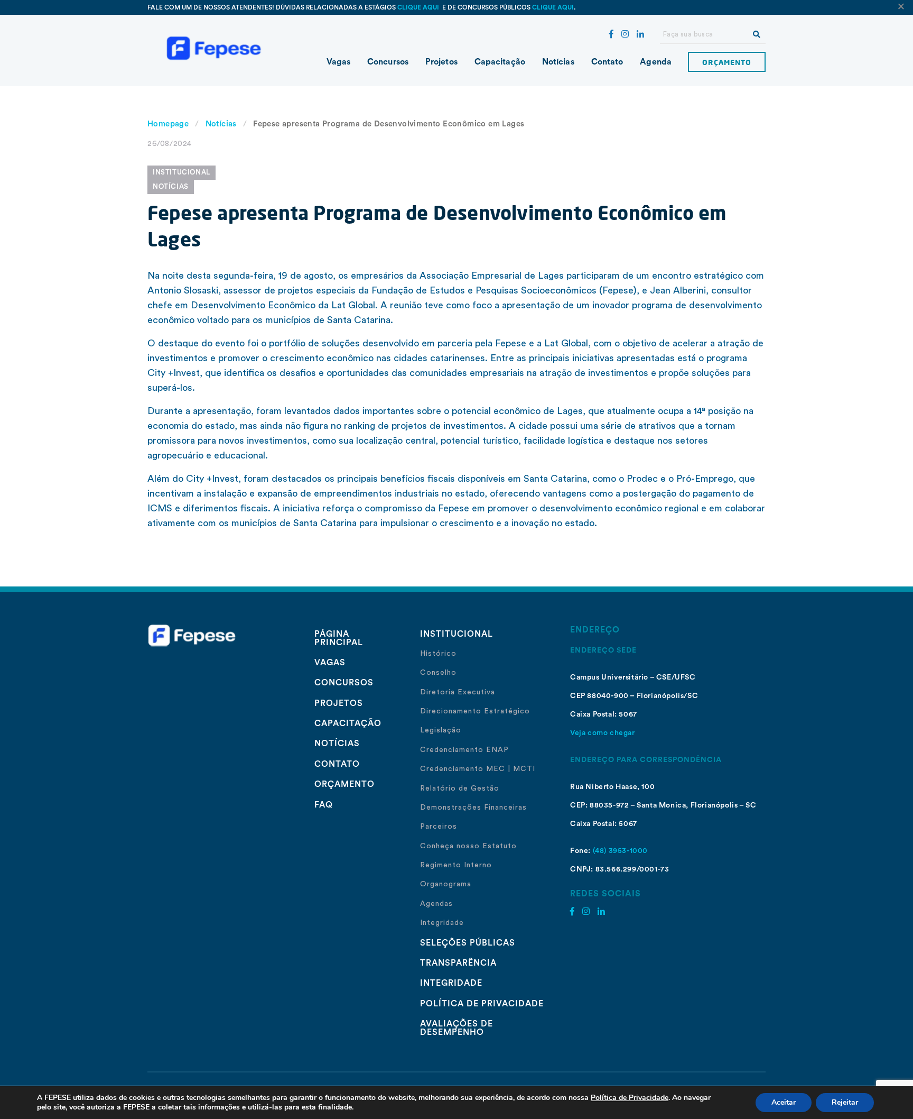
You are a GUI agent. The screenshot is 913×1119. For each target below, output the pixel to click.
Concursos (387, 62)
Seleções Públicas (467, 943)
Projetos (441, 62)
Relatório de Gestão (459, 788)
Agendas (436, 903)
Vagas (339, 62)
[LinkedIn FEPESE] (640, 34)
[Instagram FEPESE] (625, 34)
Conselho (438, 672)
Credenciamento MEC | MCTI (477, 769)
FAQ (323, 805)
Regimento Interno (456, 865)
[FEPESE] (218, 47)
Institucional (181, 172)
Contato (607, 62)
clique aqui (419, 7)
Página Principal (338, 638)
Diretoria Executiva (457, 692)
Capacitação (499, 62)
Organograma (445, 884)
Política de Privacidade (482, 1003)
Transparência (458, 963)
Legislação (440, 730)
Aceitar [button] (783, 1102)
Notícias (558, 62)
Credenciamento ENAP (464, 750)
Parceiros (438, 826)
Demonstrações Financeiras (473, 807)
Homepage (168, 124)
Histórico (438, 653)
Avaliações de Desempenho (456, 1028)
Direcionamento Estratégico (475, 711)
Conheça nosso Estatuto (468, 846)
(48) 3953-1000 (620, 851)
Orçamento (726, 62)
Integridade (442, 923)
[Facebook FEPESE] (611, 34)
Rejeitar (845, 1102)
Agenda (656, 62)
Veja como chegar (602, 733)
